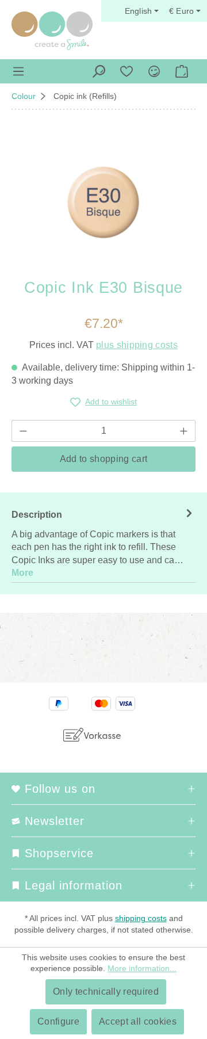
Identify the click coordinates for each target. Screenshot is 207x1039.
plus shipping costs (137, 345)
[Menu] (18, 71)
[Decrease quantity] (23, 431)
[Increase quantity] (183, 431)
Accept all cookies (138, 1021)
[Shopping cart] (181, 71)
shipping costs (141, 918)
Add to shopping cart (103, 459)
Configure (58, 1021)
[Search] (99, 71)
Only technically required (106, 991)
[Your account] (154, 71)
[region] (103, 202)
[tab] (103, 543)
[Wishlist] (126, 71)
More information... (142, 968)
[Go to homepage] (52, 31)
